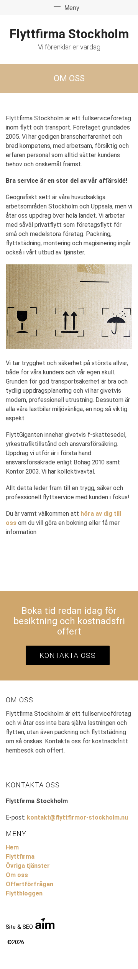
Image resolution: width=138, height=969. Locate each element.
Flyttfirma (20, 856)
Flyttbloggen (24, 893)
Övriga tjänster (28, 865)
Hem (12, 847)
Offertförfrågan (29, 884)
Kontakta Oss (67, 655)
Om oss (17, 875)
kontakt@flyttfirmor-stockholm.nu (77, 817)
